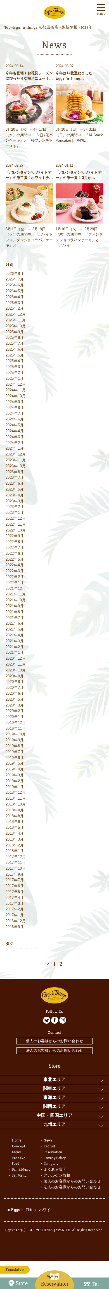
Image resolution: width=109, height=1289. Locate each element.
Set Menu (19, 1175)
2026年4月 (15, 297)
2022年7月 (15, 547)
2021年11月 (16, 594)
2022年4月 (15, 565)
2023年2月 (15, 507)
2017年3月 (15, 903)
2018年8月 (15, 816)
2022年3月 (15, 571)
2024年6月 (15, 419)
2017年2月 (15, 909)
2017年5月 (15, 892)
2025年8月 (15, 337)
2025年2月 (15, 372)
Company (51, 1163)
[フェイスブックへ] (54, 1020)
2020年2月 (15, 711)
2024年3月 (15, 437)
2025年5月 (15, 355)
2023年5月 (15, 489)
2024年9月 (15, 402)
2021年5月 (15, 629)
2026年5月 (15, 291)
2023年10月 (16, 466)
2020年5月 (15, 699)
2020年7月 (15, 687)
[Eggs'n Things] (54, 15)
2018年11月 (16, 798)
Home (17, 1140)
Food (16, 1163)
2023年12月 (16, 454)
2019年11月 (16, 728)
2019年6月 (15, 758)
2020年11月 (16, 664)
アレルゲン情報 (57, 1175)
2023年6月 (15, 483)
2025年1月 (15, 378)
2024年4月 (15, 431)
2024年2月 (15, 443)
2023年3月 (15, 501)
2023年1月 (15, 512)
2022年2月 (15, 577)
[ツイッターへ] (46, 1020)
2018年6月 (15, 822)
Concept (18, 1146)
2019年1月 (15, 787)
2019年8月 (15, 746)
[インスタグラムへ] (62, 1020)
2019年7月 (15, 752)
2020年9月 (15, 676)
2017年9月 (15, 874)
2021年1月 (15, 652)
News (48, 1140)
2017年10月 (16, 868)
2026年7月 (15, 279)
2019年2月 (15, 781)
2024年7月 (15, 413)
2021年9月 (15, 606)
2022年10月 (16, 530)
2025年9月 (15, 332)
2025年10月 (16, 326)
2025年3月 (15, 367)
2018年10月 (16, 804)
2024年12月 (16, 384)
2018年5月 (15, 827)
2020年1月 (15, 717)
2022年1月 (15, 583)
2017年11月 (16, 862)
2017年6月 (15, 886)
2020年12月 (16, 658)
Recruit (49, 1146)
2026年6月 (15, 285)
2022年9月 (15, 536)
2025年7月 (15, 343)
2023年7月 (15, 477)
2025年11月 (16, 320)
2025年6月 (15, 349)
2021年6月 (15, 623)
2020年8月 (15, 682)
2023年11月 (16, 460)
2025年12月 (16, 314)
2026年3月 (15, 303)
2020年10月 (16, 670)
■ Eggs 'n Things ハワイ (29, 1210)
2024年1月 (15, 448)
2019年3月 (15, 775)
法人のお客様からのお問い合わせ (54, 1050)
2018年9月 (15, 810)
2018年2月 (15, 845)
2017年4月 (15, 898)
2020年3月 (15, 705)
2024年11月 (16, 390)
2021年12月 (16, 588)
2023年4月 (15, 495)
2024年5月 (15, 425)
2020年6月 (15, 693)
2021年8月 (15, 612)
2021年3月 (15, 641)
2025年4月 (15, 361)
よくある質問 (55, 1169)
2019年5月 (15, 763)
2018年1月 (15, 851)
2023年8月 (15, 472)
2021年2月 (15, 647)
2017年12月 (16, 857)
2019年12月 (16, 723)
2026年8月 (15, 273)
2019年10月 (16, 734)
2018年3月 (15, 839)
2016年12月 (16, 921)
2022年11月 (16, 524)
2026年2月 (15, 308)
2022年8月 (15, 542)
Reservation (53, 1152)
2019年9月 (15, 740)
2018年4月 (15, 833)
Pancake (18, 1158)
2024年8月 (15, 408)
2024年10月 (16, 396)
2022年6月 (15, 553)
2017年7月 (15, 880)
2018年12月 (16, 792)
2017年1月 (15, 915)
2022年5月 (15, 559)
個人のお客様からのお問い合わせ (54, 1041)
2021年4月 (15, 635)
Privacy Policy (55, 1158)
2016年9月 (15, 927)
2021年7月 (15, 618)
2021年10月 (16, 600)
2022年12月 (16, 518)
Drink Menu (21, 1169)
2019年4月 (15, 769)
